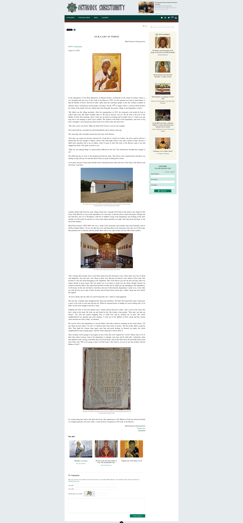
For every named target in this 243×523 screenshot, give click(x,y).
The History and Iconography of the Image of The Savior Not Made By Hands (163, 51)
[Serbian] (175, 17)
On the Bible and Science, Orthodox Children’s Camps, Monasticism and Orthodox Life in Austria (162, 125)
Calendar (105, 17)
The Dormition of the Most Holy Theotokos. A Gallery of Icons (162, 76)
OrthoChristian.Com (73, 481)
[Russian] (172, 17)
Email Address (155, 174)
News (96, 17)
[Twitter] (168, 17)
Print (146, 26)
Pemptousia (78, 46)
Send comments (137, 516)
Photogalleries (84, 17)
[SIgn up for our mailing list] (161, 17)
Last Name (154, 185)
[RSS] (165, 17)
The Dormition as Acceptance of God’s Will (163, 98)
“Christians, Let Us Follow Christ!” (163, 151)
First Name (154, 179)
